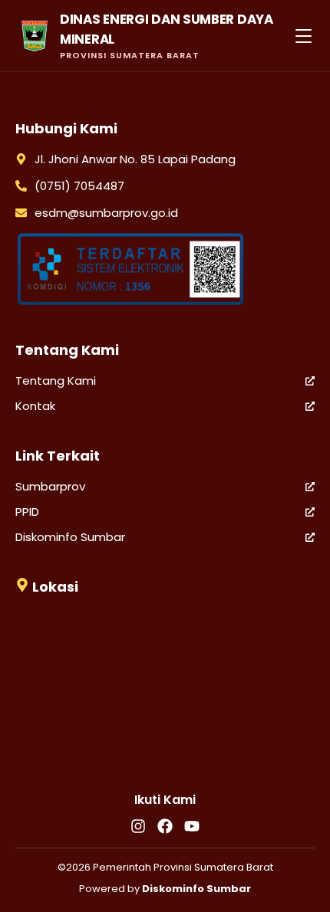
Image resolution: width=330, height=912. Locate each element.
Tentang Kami (55, 380)
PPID (27, 512)
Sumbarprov (50, 486)
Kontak (35, 406)
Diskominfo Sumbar (70, 537)
